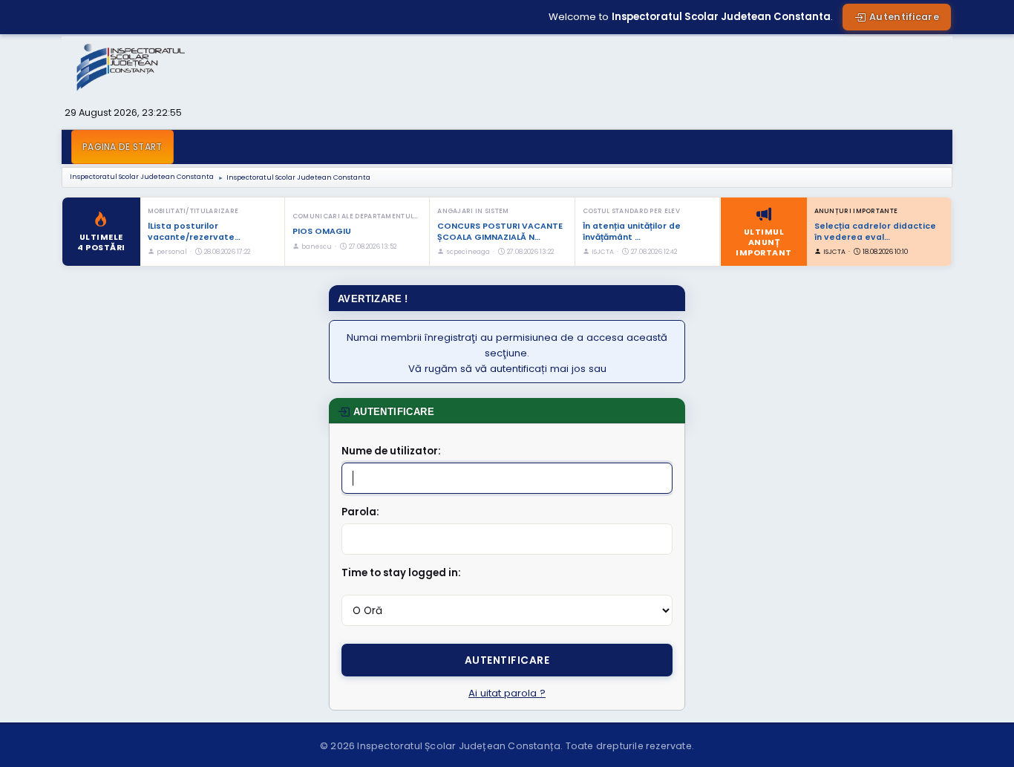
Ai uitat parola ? (507, 693)
